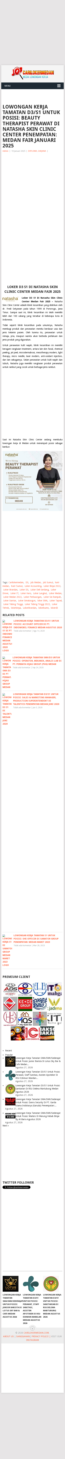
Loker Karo (26, 593)
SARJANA (42, 151)
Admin (5, 151)
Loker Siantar (9, 600)
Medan (25, 443)
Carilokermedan (16, 582)
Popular (9, 1055)
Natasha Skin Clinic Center (27, 439)
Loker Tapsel (56, 600)
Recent (8, 1050)
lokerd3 (54, 608)
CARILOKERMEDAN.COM (36, 1332)
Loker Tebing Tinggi (13, 604)
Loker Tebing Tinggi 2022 (37, 604)
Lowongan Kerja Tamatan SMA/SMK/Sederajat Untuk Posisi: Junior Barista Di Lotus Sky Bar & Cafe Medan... (38, 1061)
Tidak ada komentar (22, 631)
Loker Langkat (40, 593)
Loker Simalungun (26, 600)
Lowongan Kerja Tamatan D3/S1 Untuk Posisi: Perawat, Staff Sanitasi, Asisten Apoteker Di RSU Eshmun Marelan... (37, 1074)
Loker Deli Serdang (39, 589)
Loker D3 (24, 589)
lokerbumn (43, 608)
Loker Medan (55, 593)
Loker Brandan (10, 589)
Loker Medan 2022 (12, 597)
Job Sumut (48, 582)
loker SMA (42, 600)
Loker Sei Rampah (52, 597)
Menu (7, 86)
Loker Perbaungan (32, 597)
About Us (8, 1336)
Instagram (32, 1340)
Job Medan (35, 582)
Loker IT (14, 593)
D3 (27, 582)
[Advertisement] (32, 32)
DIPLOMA (32, 151)
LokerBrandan (29, 608)
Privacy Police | (40, 1336)
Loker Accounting (33, 586)
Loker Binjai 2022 (52, 586)
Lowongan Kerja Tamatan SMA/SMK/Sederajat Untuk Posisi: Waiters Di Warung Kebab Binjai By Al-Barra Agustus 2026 (37, 1116)
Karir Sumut (17, 586)
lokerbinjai (16, 608)
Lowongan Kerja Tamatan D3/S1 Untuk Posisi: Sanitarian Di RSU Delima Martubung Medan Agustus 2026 (37, 1088)
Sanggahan (23, 1336)
